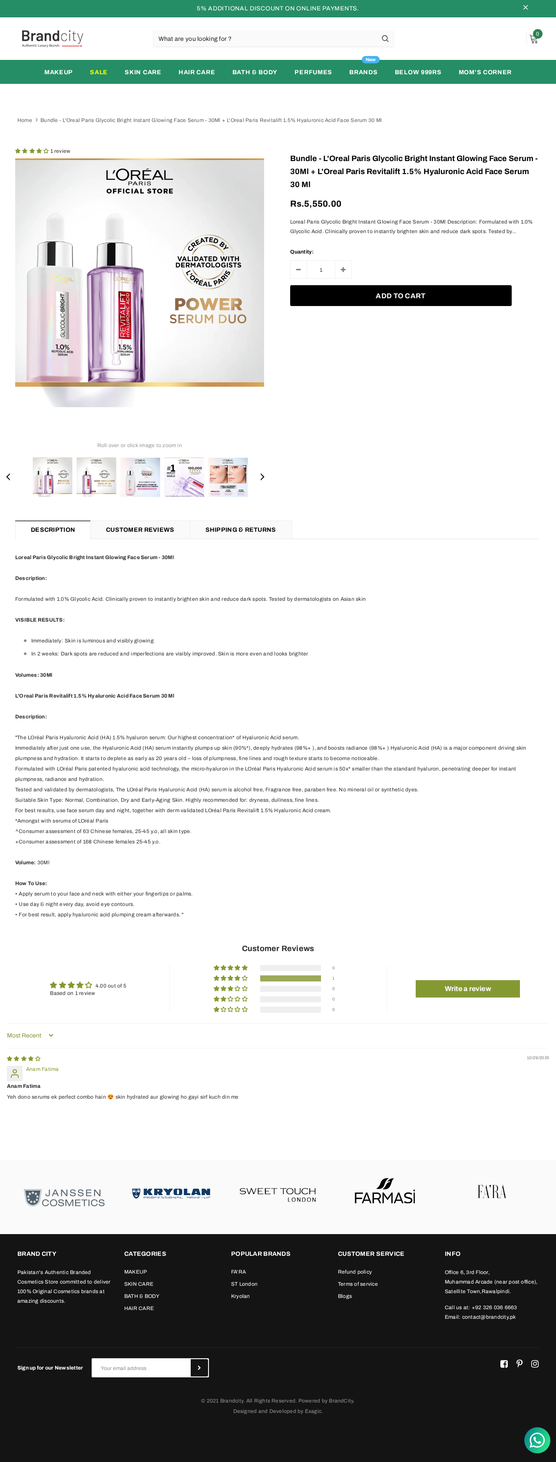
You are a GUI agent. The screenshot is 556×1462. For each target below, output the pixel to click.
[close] (525, 8)
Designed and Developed (264, 1411)
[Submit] (199, 1367)
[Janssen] (64, 1197)
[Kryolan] (171, 1192)
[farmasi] (385, 1192)
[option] (139, 282)
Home (24, 120)
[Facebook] (504, 1364)
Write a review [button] (468, 988)
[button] (32, 151)
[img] (23, 1059)
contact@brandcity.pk (489, 1317)
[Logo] (52, 38)
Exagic (313, 1411)
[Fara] (492, 1192)
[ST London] (278, 1192)
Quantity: (302, 252)
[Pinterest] (519, 1364)
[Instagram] (535, 1364)
